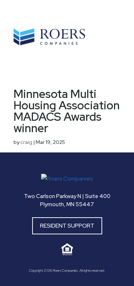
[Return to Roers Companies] (67, 178)
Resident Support (67, 225)
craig (26, 142)
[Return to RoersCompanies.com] (49, 43)
